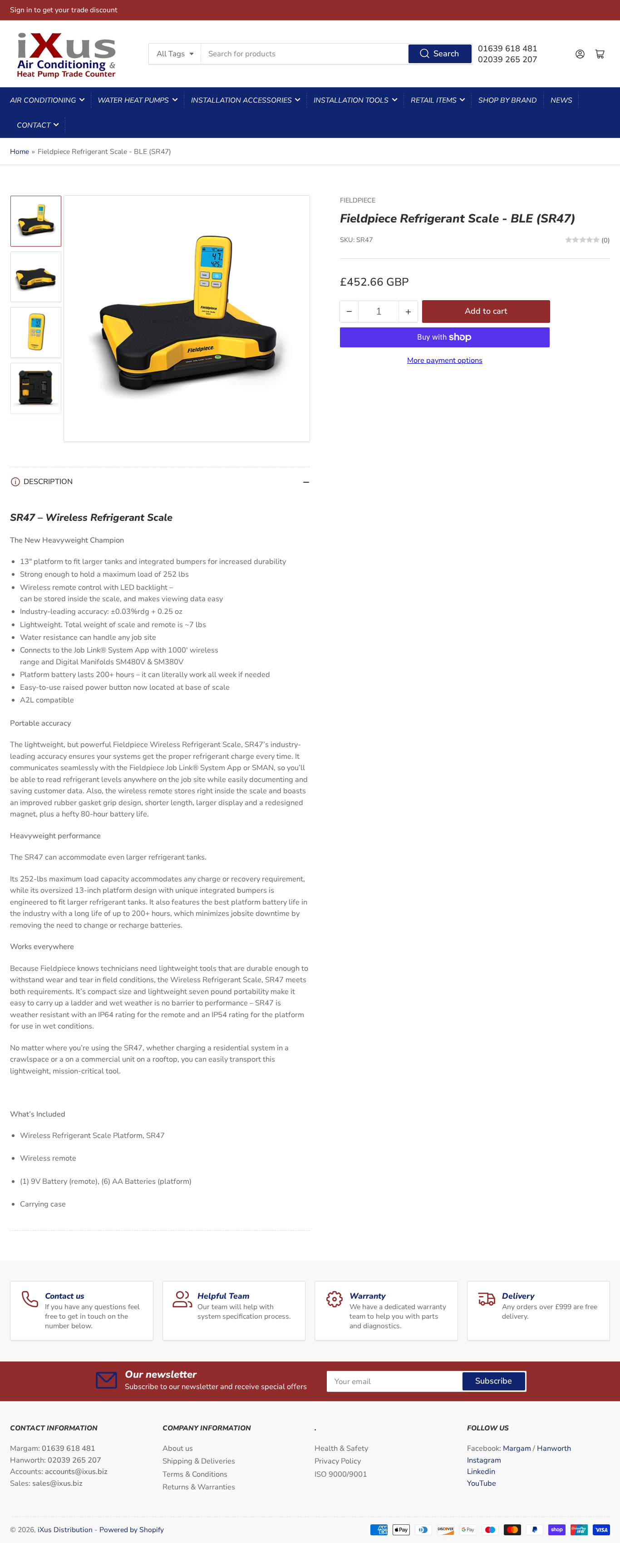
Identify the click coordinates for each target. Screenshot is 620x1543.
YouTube (481, 1483)
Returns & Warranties (198, 1487)
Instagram (484, 1460)
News (561, 100)
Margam (518, 1448)
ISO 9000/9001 (341, 1474)
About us (177, 1448)
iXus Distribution (66, 1530)
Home (19, 152)
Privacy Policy (338, 1461)
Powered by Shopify (131, 1530)
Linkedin (481, 1471)
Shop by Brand (507, 100)
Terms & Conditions (194, 1474)
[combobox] (337, 53)
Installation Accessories (241, 100)
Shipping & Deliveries (198, 1461)
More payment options (444, 360)
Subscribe (493, 1380)
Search (446, 53)
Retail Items (434, 100)
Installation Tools (351, 100)
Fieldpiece (357, 200)
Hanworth (554, 1448)
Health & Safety (341, 1448)
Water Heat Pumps (133, 100)
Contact (33, 125)
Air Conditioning (43, 100)
